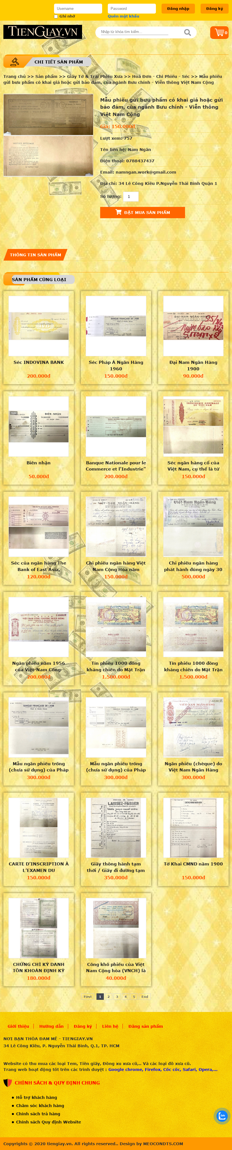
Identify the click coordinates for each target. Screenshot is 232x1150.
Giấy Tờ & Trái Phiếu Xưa (95, 76)
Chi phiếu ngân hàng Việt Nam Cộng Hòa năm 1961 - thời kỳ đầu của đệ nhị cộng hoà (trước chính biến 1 (116, 566)
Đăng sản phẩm (145, 1026)
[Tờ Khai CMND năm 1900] (194, 828)
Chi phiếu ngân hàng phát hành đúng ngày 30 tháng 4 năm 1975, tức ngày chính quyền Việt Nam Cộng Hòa (193, 566)
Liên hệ (110, 1026)
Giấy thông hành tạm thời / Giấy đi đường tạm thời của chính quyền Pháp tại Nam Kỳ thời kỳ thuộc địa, (116, 867)
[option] (48, 135)
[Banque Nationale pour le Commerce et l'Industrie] (116, 426)
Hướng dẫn (51, 1026)
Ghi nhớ (67, 16)
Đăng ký (214, 8)
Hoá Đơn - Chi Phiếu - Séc (161, 76)
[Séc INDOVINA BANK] (39, 326)
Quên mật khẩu (123, 16)
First (88, 996)
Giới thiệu (18, 1026)
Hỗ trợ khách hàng (36, 1097)
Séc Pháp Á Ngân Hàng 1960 (116, 365)
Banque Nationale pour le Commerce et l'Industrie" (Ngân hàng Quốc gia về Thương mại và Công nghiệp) (116, 466)
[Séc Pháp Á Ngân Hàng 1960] (116, 326)
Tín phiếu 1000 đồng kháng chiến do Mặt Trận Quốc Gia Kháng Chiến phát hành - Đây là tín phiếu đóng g (116, 666)
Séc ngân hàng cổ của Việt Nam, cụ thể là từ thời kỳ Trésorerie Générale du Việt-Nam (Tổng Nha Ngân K (193, 466)
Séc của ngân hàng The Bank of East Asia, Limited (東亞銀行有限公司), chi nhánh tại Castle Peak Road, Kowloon (38, 566)
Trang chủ (14, 76)
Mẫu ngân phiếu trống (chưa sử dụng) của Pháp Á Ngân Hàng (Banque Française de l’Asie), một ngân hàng (38, 767)
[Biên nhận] (39, 426)
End (144, 996)
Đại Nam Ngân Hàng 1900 (193, 365)
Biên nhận (39, 462)
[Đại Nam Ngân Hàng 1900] (194, 326)
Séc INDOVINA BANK (39, 362)
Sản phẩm (46, 76)
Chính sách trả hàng (38, 1113)
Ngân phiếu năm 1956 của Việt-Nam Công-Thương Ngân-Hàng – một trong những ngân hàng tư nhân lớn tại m (39, 666)
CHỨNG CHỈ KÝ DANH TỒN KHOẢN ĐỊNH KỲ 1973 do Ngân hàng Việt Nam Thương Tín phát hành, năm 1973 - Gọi (38, 968)
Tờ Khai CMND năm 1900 (193, 863)
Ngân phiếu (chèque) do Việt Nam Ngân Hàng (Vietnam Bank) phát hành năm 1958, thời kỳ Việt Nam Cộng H (193, 767)
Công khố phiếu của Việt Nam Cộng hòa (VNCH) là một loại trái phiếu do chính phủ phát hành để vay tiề (116, 968)
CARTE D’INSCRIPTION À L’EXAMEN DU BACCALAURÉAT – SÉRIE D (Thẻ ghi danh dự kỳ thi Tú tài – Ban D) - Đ (38, 867)
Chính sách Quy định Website (48, 1122)
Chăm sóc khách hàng (40, 1105)
